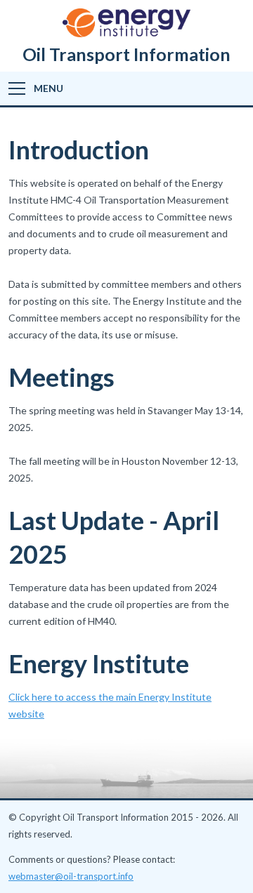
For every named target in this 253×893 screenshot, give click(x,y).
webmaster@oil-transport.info (71, 876)
